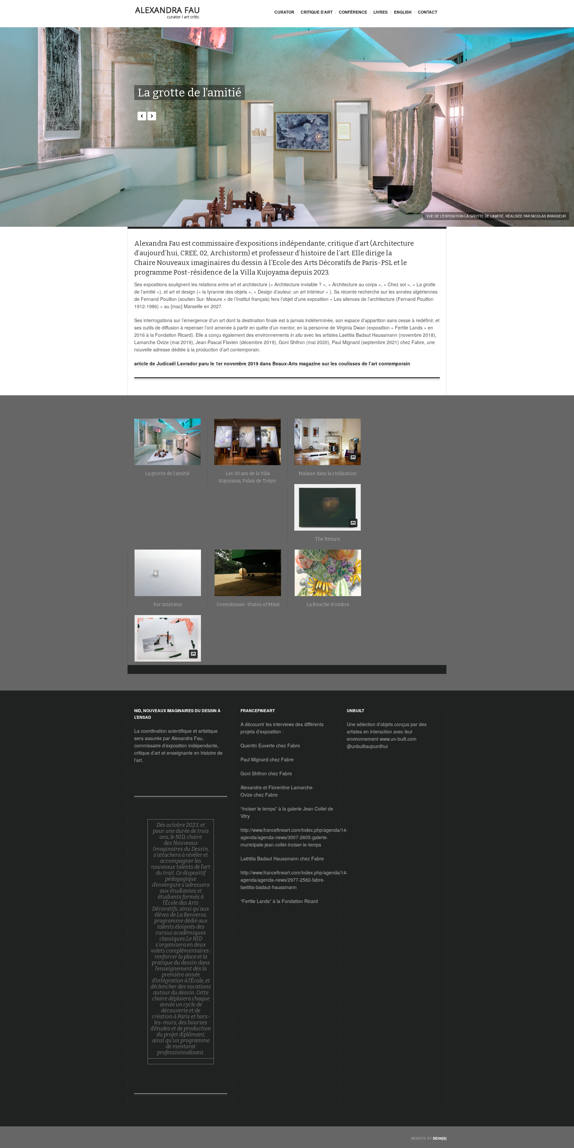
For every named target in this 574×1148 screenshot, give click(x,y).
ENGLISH (403, 12)
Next (151, 116)
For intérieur (167, 604)
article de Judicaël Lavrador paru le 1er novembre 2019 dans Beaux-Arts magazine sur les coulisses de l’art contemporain (272, 363)
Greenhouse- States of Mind (248, 604)
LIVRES (380, 12)
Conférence (353, 12)
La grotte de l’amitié (189, 92)
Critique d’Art (317, 12)
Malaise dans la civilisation (327, 473)
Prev (142, 116)
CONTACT (427, 12)
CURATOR (284, 12)
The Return (327, 539)
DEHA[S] (439, 1138)
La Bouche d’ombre (328, 604)
